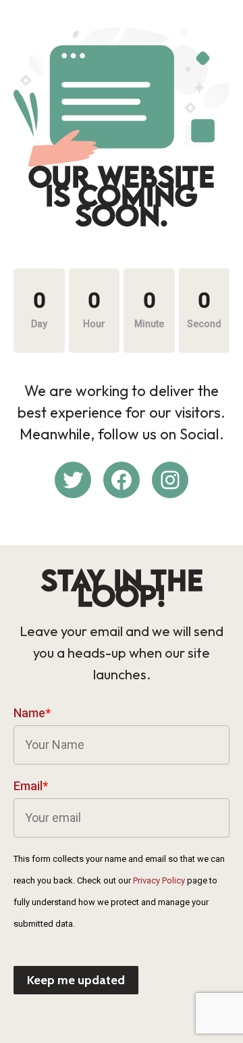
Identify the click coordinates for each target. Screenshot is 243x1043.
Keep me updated (76, 980)
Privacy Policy (159, 880)
